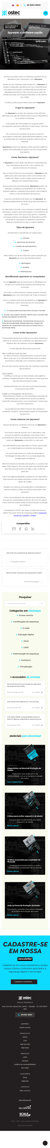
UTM (25, 1040)
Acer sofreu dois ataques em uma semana (23, 701)
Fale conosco (25, 1090)
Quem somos (25, 1027)
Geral (26, 641)
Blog (25, 1077)
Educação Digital (26, 634)
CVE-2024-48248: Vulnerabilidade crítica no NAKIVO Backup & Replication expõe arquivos (24, 718)
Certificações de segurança (26, 622)
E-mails (26, 628)
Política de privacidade (25, 1125)
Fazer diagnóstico (15, 782)
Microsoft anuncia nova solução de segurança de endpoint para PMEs (24, 685)
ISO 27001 (25, 1068)
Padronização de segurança (26, 654)
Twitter (33, 515)
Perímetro (26, 660)
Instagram (43, 513)
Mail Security (25, 1044)
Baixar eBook (13, 825)
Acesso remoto (26, 615)
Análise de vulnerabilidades (25, 1064)
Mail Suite (25, 1048)
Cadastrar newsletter (23, 982)
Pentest (25, 1061)
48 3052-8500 (33, 5)
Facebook (18, 515)
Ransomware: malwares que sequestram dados (24, 573)
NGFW (25, 1037)
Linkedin (25, 515)
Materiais (25, 1081)
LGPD (26, 647)
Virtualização (26, 667)
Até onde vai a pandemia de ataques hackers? (23, 553)
